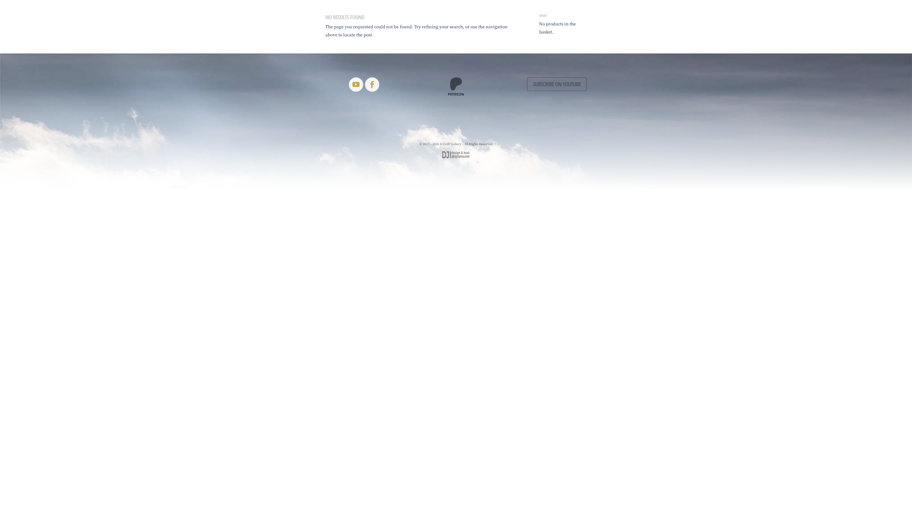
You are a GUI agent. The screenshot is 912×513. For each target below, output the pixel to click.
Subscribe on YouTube (557, 84)
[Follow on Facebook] (372, 84)
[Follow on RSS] (356, 84)
